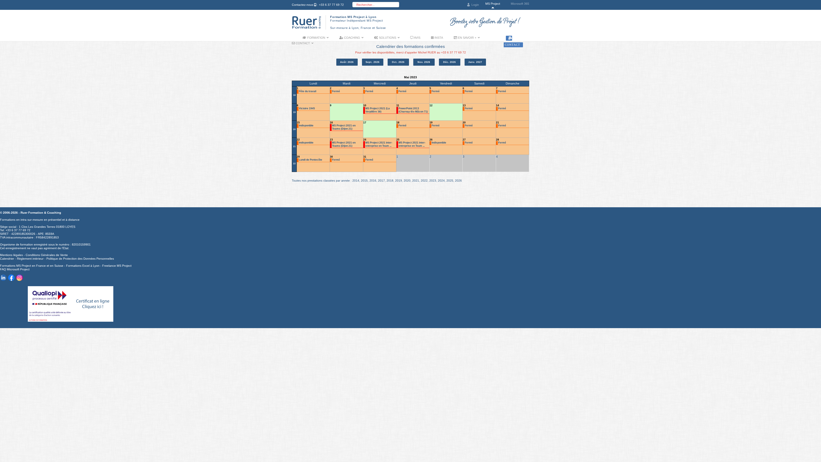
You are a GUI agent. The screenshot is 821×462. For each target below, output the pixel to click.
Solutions (387, 37)
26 (431, 139)
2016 (372, 180)
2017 (381, 180)
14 (497, 105)
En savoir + (466, 37)
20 (294, 129)
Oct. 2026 (398, 62)
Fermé (336, 91)
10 (364, 105)
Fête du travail (307, 91)
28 (497, 139)
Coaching (351, 37)
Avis (416, 37)
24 (364, 139)
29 (298, 156)
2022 (424, 180)
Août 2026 (347, 62)
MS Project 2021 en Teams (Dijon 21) (344, 127)
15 (298, 122)
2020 (407, 180)
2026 (458, 180)
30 (331, 156)
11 (397, 105)
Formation (315, 37)
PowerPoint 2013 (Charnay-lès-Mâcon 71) (413, 110)
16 (331, 122)
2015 (364, 180)
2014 (355, 180)
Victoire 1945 (307, 108)
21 (497, 122)
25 (397, 139)
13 (464, 105)
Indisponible (306, 125)
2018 (390, 180)
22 (298, 139)
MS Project (492, 3)
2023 (432, 180)
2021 (415, 180)
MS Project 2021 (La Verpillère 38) (377, 110)
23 (331, 139)
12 (431, 105)
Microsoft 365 (520, 3)
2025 (449, 180)
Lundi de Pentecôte (310, 159)
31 (364, 156)
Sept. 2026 (372, 62)
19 (294, 112)
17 (364, 122)
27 (464, 139)
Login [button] (475, 4)
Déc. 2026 (449, 62)
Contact (302, 43)
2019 (398, 180)
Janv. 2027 (475, 62)
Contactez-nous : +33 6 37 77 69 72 (318, 4)
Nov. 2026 (424, 62)
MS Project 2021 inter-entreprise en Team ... (378, 144)
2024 (441, 180)
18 (294, 95)
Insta (438, 37)
